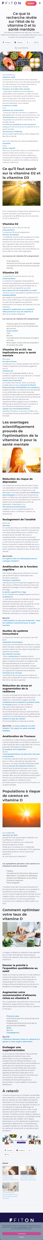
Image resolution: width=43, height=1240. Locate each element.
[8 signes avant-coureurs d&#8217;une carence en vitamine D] (10, 1170)
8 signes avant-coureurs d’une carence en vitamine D (10, 1178)
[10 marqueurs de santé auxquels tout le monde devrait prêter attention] (10, 1186)
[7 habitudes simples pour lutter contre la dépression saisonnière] (28, 1170)
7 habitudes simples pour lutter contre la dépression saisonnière (28, 1178)
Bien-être (21, 8)
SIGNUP (31, 3)
